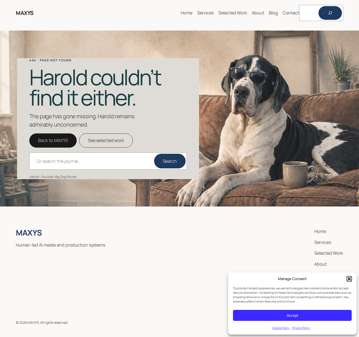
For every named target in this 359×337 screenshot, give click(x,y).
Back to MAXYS (53, 140)
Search (170, 161)
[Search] (330, 13)
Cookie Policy (281, 328)
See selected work (106, 140)
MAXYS (24, 13)
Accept (292, 315)
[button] (349, 278)
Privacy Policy (301, 328)
